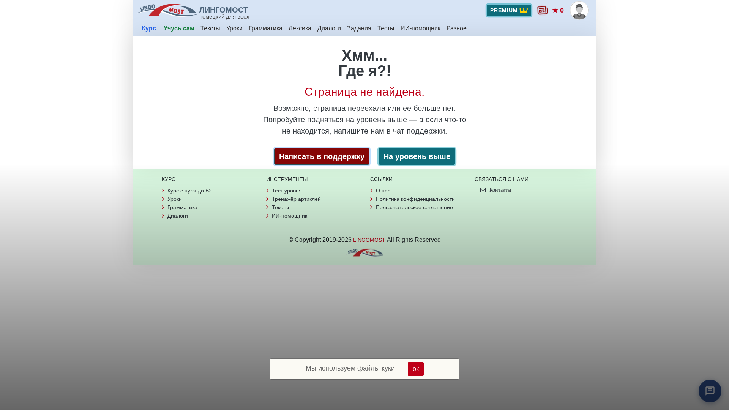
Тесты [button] (385, 28)
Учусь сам (179, 28)
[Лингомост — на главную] (167, 10)
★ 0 (558, 10)
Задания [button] (359, 28)
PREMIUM (504, 10)
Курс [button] (149, 28)
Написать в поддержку (321, 156)
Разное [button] (457, 28)
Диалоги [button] (329, 28)
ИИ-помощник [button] (420, 28)
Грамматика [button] (265, 28)
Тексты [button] (210, 28)
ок (416, 369)
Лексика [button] (300, 28)
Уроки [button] (234, 28)
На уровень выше (416, 156)
